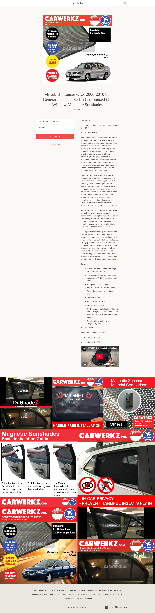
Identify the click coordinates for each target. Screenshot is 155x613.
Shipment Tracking (40, 594)
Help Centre (55, 594)
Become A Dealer (88, 594)
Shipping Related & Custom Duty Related (104, 590)
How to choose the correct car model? (68, 590)
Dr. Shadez (77, 3)
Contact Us (118, 594)
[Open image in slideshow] (77, 49)
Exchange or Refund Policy (71, 599)
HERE (103, 332)
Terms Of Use (90, 599)
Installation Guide (41, 590)
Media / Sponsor (104, 594)
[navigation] (30, 3)
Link (109, 227)
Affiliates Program (71, 594)
